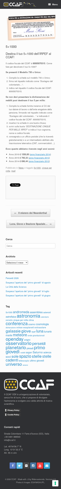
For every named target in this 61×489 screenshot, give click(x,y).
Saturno (38, 352)
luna (39, 331)
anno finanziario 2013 (39, 157)
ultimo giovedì (37, 360)
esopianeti (28, 327)
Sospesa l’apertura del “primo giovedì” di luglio (27, 291)
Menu (55, 4)
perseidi (39, 343)
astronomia (28, 315)
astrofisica (11, 316)
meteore (20, 334)
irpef (13, 170)
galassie (13, 331)
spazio (25, 356)
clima (31, 320)
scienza (47, 352)
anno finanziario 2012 (39, 161)
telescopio (24, 360)
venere (25, 365)
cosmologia (42, 324)
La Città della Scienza (16, 286)
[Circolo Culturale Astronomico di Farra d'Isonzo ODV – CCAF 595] (19, 4)
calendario (45, 317)
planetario (16, 347)
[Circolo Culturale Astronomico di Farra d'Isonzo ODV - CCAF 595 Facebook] (13, 465)
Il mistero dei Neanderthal (30, 212)
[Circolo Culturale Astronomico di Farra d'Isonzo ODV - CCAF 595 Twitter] (19, 465)
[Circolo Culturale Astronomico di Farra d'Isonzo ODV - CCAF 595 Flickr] (26, 465)
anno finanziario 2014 (40, 154)
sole (15, 356)
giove (26, 331)
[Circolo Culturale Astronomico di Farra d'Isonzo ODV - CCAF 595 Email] (47, 465)
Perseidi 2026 (12, 278)
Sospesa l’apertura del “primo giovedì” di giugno (28, 295)
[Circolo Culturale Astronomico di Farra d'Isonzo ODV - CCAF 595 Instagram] (33, 465)
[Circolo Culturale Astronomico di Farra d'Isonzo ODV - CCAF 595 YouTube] (40, 465)
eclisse (19, 327)
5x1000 (37, 167)
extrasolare (40, 327)
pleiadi (30, 348)
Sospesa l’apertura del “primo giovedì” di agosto (28, 282)
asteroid (47, 312)
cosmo (31, 324)
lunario (48, 331)
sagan (29, 352)
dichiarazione (11, 327)
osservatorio (19, 343)
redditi (22, 352)
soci (8, 356)
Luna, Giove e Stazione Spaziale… (31, 223)
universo (14, 364)
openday (14, 338)
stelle (37, 356)
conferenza (17, 323)
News (21, 167)
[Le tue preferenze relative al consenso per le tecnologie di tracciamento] (55, 483)
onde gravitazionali (36, 335)
